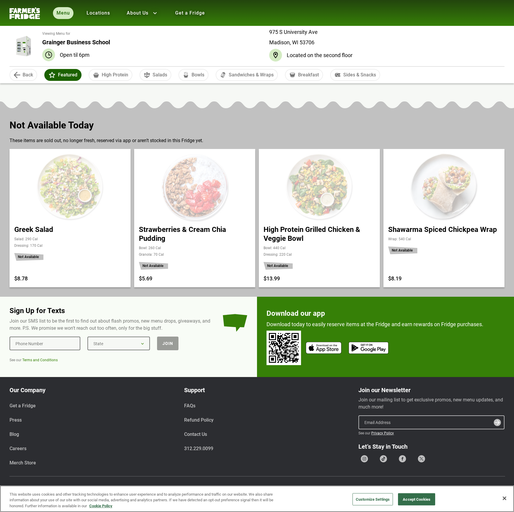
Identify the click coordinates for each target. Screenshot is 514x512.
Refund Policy (199, 420)
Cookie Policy (100, 506)
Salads (160, 75)
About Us (137, 13)
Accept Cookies (416, 499)
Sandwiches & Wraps (251, 75)
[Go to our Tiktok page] (383, 459)
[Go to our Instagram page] (364, 459)
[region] (257, 499)
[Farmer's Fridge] (25, 13)
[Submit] (497, 422)
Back (28, 75)
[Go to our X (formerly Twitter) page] (421, 459)
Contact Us (195, 434)
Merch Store (23, 463)
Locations (98, 13)
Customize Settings (373, 499)
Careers (18, 448)
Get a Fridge (190, 13)
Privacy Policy (382, 433)
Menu (63, 13)
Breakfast (308, 75)
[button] (52, 74)
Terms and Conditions (40, 360)
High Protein (115, 75)
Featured (67, 75)
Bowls (198, 75)
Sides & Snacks (359, 75)
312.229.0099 (198, 448)
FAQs (189, 406)
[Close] (504, 498)
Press (16, 420)
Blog (14, 434)
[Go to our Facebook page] (402, 459)
